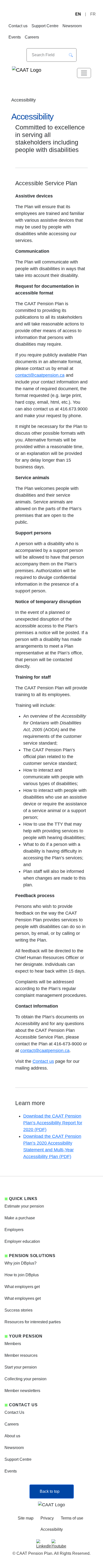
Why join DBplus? (20, 1263)
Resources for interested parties (32, 1322)
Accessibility (51, 1529)
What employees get (22, 1298)
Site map (26, 1518)
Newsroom (72, 26)
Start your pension (20, 1367)
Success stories (18, 1310)
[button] (70, 55)
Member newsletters (22, 1391)
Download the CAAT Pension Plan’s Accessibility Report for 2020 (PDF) (52, 1123)
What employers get (22, 1287)
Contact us (18, 26)
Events (14, 37)
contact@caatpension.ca (39, 375)
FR (93, 14)
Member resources (21, 1355)
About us (12, 1436)
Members (12, 1344)
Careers (32, 37)
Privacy (47, 1518)
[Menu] (84, 73)
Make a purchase (19, 1218)
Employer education (22, 1241)
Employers (14, 1230)
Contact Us (14, 1412)
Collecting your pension (25, 1379)
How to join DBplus (21, 1275)
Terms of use (72, 1518)
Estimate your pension (24, 1206)
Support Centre (45, 26)
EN (78, 14)
